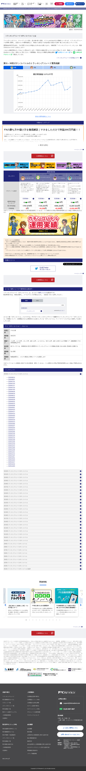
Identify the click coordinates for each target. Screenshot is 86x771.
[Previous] (5, 605)
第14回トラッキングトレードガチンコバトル (16, 528)
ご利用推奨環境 (7, 715)
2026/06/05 (11, 397)
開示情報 (29, 731)
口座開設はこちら (42, 156)
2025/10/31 (11, 458)
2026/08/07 (11, 379)
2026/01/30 (11, 434)
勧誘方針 (29, 741)
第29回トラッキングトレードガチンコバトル (16, 480)
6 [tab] (43, 620)
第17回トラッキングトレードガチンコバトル (16, 518)
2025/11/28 (11, 450)
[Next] (80, 605)
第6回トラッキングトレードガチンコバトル (15, 553)
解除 (37, 300)
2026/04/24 (11, 409)
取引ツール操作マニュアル (10, 712)
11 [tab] (60, 620)
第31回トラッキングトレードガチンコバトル (16, 474)
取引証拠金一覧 (7, 709)
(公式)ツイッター (63, 52)
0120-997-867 (69, 709)
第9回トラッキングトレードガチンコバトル (15, 543)
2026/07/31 (11, 381)
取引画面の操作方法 (8, 744)
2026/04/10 (11, 413)
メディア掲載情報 (32, 753)
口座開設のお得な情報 (33, 702)
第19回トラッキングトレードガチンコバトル (16, 512)
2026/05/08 (11, 405)
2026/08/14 (11, 377)
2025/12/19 (11, 444)
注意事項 (5, 718)
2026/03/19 (11, 419)
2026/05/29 (11, 399)
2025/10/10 (11, 464)
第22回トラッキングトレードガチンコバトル (16, 502)
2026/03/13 (11, 421)
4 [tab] (36, 620)
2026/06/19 (11, 393)
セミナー (47, 4)
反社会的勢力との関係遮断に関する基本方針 (39, 744)
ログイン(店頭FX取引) (33, 705)
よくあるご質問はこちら (70, 728)
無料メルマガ (42, 292)
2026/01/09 (11, 440)
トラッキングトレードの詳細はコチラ (68, 58)
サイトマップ (6, 758)
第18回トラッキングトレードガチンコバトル (16, 515)
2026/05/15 (11, 403)
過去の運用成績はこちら (43, 116)
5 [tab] (39, 620)
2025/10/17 (11, 462)
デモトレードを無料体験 (33, 712)
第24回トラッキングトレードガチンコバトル (16, 496)
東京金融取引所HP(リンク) (10, 728)
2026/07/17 (11, 385)
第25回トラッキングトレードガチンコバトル (16, 493)
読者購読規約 (24, 308)
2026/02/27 (11, 426)
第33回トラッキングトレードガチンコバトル (16, 374)
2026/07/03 (11, 389)
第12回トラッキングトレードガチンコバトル (16, 534)
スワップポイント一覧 (8, 705)
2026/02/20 (11, 428)
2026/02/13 (11, 430)
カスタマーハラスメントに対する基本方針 (38, 747)
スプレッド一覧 (7, 702)
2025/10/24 (11, 460)
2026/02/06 (11, 432)
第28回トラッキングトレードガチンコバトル (16, 483)
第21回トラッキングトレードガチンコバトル (16, 505)
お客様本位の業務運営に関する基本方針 (37, 735)
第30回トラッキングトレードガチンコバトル (16, 477)
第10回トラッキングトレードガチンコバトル (16, 540)
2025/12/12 (11, 446)
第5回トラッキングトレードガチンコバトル (15, 556)
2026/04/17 (11, 411)
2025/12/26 (11, 442)
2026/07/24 (11, 383)
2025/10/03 (11, 466)
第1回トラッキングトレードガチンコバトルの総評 (17, 569)
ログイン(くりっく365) (33, 709)
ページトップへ (78, 149)
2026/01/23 (11, 436)
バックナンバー (31, 311)
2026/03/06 (11, 423)
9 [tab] (53, 620)
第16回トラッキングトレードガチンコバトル (16, 521)
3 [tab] (33, 620)
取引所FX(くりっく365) (10, 724)
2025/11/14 (11, 454)
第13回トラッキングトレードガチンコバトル (16, 531)
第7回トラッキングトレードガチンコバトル (15, 550)
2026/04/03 (11, 415)
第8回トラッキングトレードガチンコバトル (15, 546)
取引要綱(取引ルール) (8, 699)
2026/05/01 (11, 407)
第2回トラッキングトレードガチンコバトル (15, 565)
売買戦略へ (26, 198)
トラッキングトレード (8, 696)
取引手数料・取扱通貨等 (9, 735)
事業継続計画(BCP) (32, 750)
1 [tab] (26, 620)
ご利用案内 (30, 692)
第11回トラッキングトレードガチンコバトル (16, 537)
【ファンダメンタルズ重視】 (43, 177)
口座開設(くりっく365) (33, 699)
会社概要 (30, 724)
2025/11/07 (11, 456)
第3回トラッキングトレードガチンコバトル (15, 562)
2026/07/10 (11, 387)
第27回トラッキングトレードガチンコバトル (16, 487)
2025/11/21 (11, 452)
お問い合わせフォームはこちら (70, 734)
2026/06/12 (11, 395)
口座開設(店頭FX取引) (33, 696)
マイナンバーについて (33, 715)
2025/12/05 (11, 448)
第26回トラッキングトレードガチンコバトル (16, 490)
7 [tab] (46, 620)
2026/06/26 (11, 391)
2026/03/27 (11, 417)
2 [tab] (29, 620)
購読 (26, 300)
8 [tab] (50, 620)
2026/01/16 (11, 438)
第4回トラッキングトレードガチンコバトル (15, 559)
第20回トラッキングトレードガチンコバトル (16, 509)
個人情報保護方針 (32, 738)
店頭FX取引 (6, 692)
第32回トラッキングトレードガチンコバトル (16, 471)
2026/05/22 (11, 401)
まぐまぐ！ (62, 310)
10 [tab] (56, 620)
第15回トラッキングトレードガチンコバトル (16, 524)
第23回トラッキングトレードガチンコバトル (16, 499)
